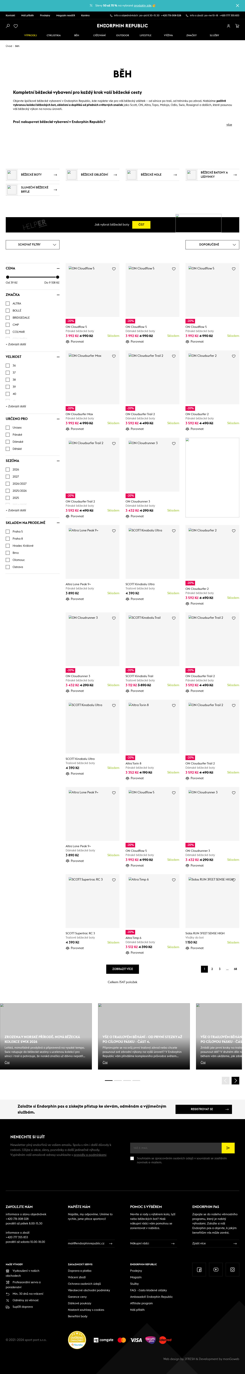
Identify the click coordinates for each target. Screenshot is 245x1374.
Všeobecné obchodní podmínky (89, 1290)
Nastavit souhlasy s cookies (86, 1310)
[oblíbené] (16, 26)
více (229, 124)
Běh (76, 35)
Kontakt (10, 15)
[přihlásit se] (228, 26)
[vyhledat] (8, 26)
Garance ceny (77, 1296)
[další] (235, 1080)
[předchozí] (225, 1080)
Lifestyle (145, 35)
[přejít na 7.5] (136, 1080)
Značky (191, 35)
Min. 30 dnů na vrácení (28, 1293)
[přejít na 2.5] (118, 1080)
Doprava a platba (79, 1270)
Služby (134, 1283)
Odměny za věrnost (25, 1300)
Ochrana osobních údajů (84, 1283)
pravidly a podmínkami (90, 1154)
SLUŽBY (214, 35)
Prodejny (45, 15)
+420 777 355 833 (229, 15)
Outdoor (122, 35)
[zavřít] (237, 5)
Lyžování (99, 35)
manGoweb (231, 1359)
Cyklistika (54, 35)
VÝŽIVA (168, 35)
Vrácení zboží (77, 1277)
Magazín (136, 1277)
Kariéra (85, 15)
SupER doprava (23, 1306)
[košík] (237, 26)
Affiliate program (141, 1303)
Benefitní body (77, 1316)
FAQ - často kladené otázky (148, 1290)
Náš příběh (27, 15)
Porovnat (77, 341)
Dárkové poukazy (79, 1303)
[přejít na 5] (127, 1080)
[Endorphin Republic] (122, 25)
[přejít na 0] (109, 1080)
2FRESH (190, 1359)
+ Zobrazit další (16, 344)
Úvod (9, 46)
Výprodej (30, 35)
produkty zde (142, 5)
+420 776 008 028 (171, 15)
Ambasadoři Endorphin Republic (151, 1296)
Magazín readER (65, 15)
